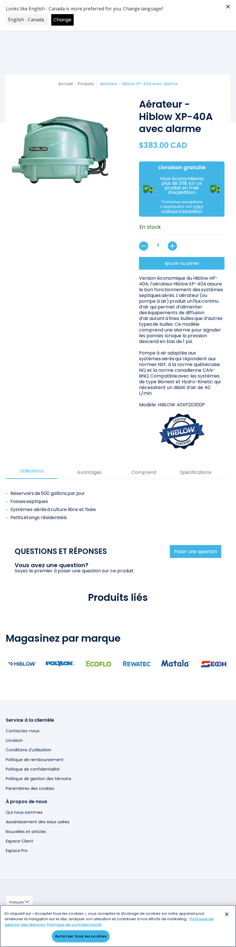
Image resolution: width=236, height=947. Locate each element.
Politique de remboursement (35, 760)
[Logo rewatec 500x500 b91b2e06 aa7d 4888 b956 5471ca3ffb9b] (137, 663)
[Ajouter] (172, 246)
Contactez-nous (22, 731)
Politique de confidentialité (33, 769)
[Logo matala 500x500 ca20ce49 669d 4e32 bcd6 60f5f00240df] (175, 663)
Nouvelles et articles (26, 831)
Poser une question (195, 551)
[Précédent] (12, 472)
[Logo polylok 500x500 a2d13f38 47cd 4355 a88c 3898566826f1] (60, 663)
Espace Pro (17, 850)
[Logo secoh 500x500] (213, 663)
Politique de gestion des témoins (38, 779)
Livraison (14, 740)
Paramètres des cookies (30, 788)
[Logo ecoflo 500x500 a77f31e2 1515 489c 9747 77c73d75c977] (99, 663)
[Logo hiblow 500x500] (22, 663)
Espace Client (19, 841)
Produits (86, 84)
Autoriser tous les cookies (80, 936)
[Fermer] (226, 914)
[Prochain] (223, 472)
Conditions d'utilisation (28, 750)
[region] (118, 926)
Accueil (65, 84)
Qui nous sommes (24, 812)
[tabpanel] (118, 503)
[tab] (32, 473)
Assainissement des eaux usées (37, 822)
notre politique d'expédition (182, 209)
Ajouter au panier (182, 263)
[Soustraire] (143, 246)
